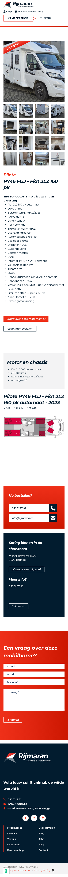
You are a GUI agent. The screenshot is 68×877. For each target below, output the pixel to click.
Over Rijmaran (47, 827)
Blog (41, 833)
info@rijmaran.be (22, 518)
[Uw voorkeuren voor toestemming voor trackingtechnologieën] (6, 871)
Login (9, 11)
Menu (47, 18)
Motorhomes (14, 827)
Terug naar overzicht (19, 328)
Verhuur (11, 839)
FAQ (41, 844)
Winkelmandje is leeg (30, 11)
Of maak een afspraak (26, 569)
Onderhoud (13, 844)
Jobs (41, 839)
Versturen (12, 719)
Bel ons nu (18, 606)
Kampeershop (18, 18)
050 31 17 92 (19, 508)
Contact (43, 850)
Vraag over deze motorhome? (26, 318)
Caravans (12, 833)
